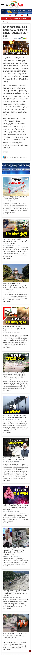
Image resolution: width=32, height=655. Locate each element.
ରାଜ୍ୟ (11, 19)
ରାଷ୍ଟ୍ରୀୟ (8, 21)
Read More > (7, 214)
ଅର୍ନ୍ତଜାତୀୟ (22, 19)
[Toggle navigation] (28, 15)
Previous (27, 18)
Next (30, 18)
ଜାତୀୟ (16, 19)
